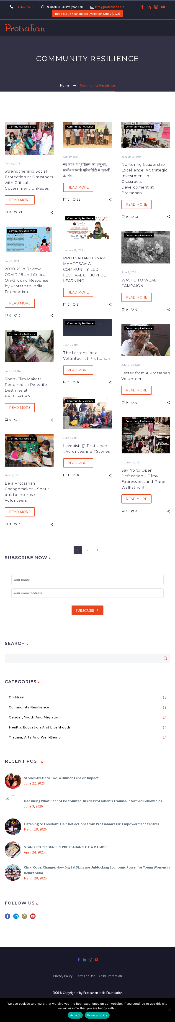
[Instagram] (156, 7)
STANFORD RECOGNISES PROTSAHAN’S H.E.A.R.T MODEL (67, 847)
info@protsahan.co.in (109, 7)
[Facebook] (142, 7)
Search (165, 658)
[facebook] (7, 918)
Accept (75, 1015)
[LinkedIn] (149, 7)
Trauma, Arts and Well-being (35, 737)
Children (16, 697)
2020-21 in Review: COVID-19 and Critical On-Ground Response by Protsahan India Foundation (26, 280)
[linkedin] (16, 918)
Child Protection (110, 976)
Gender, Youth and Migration (35, 717)
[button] (52, 212)
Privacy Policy (62, 976)
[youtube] (33, 918)
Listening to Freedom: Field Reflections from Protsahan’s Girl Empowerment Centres (91, 824)
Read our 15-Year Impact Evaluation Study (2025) (87, 14)
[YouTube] (163, 7)
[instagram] (24, 918)
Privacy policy (97, 1015)
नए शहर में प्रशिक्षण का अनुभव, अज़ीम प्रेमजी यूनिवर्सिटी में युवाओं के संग (86, 170)
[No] (169, 1010)
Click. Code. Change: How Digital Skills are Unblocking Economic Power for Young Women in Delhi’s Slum (97, 870)
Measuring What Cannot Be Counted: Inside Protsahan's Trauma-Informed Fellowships (93, 801)
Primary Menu (166, 28)
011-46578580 (24, 7)
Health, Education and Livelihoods (40, 727)
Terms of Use (85, 976)
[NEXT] (97, 550)
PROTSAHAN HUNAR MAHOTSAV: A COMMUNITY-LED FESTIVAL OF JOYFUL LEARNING (84, 269)
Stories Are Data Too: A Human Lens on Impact (61, 778)
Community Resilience (22, 126)
